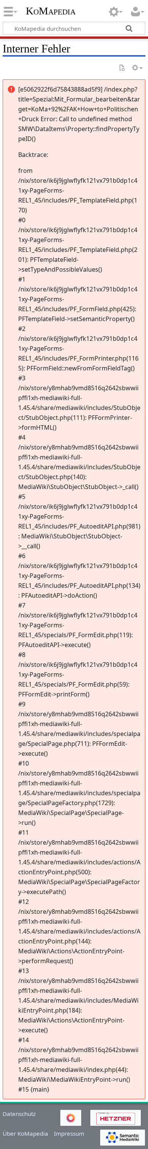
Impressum (69, 1133)
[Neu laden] (122, 68)
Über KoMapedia (25, 1133)
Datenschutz (19, 1113)
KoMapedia (51, 11)
